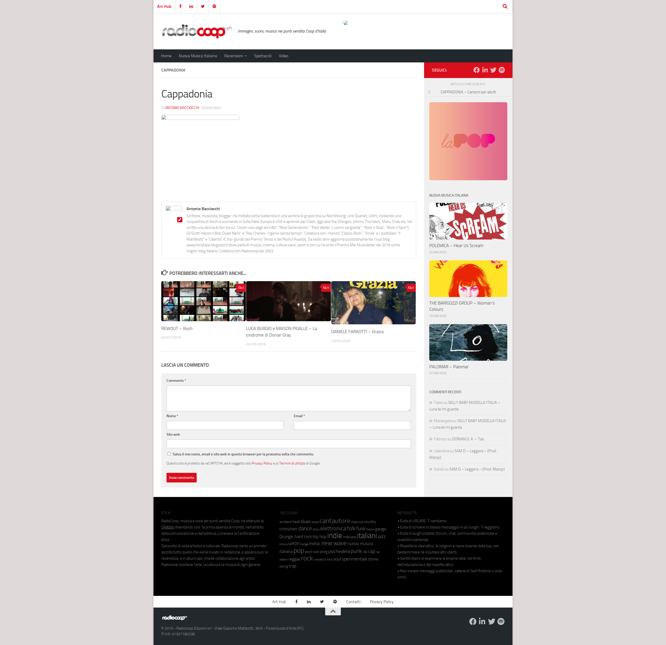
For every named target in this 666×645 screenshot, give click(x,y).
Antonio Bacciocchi (182, 108)
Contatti (353, 601)
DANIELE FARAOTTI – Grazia (357, 331)
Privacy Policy (262, 463)
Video (283, 55)
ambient (285, 522)
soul (337, 559)
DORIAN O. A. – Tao (468, 439)
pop (298, 550)
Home (166, 55)
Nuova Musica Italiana (198, 55)
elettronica (333, 528)
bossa (315, 522)
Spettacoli (263, 55)
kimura (283, 544)
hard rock (303, 536)
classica (357, 522)
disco (316, 529)
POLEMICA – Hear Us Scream (456, 245)
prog (324, 551)
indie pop (349, 537)
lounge (304, 544)
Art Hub (164, 6)
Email (299, 416)
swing (283, 566)
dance (305, 528)
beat (296, 521)
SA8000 (167, 527)
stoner (373, 559)
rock (307, 558)
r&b (365, 552)
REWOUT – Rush (177, 328)
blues (306, 521)
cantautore (334, 521)
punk (356, 551)
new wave (334, 543)
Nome (172, 416)
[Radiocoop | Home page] (197, 31)
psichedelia (339, 551)
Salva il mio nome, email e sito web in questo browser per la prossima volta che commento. (243, 454)
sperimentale (354, 559)
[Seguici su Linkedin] (485, 70)
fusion (370, 529)
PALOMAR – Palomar (449, 366)
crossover (288, 528)
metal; (315, 543)
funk (361, 529)
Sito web (173, 434)
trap (292, 566)
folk (351, 528)
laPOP (293, 543)
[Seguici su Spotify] (501, 70)
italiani (367, 535)
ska (329, 559)
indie (334, 535)
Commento (176, 380)
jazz (382, 536)
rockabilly (320, 559)
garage (380, 529)
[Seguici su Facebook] (476, 70)
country (370, 521)
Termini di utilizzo (292, 463)
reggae (294, 559)
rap (371, 551)
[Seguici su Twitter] (493, 70)
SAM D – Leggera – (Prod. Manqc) (477, 469)
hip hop (319, 536)
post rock (312, 552)
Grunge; (286, 536)
